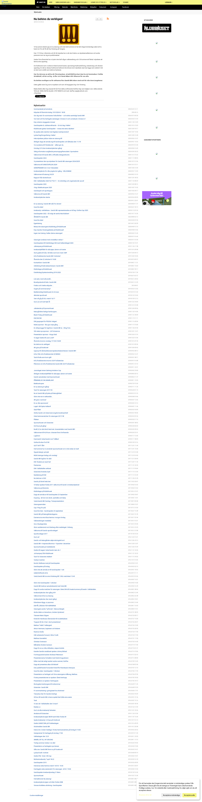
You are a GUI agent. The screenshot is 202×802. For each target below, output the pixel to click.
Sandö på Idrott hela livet (42, 481)
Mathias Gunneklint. (40, 638)
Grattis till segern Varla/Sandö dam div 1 (47, 550)
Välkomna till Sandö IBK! (42, 194)
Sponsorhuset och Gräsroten (43, 423)
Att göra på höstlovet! (41, 347)
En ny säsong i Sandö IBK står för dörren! (48, 204)
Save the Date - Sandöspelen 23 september (48, 511)
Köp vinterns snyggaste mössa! (44, 122)
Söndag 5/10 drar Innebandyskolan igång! (48, 148)
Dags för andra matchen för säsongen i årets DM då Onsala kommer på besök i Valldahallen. (65, 589)
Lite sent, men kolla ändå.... (43, 279)
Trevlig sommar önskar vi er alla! (44, 743)
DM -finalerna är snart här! (42, 462)
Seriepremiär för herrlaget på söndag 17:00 (48, 733)
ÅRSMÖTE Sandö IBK (41, 217)
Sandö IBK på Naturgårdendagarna (45, 514)
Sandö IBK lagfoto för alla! (43, 459)
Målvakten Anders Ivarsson (43, 645)
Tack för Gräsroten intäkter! (43, 557)
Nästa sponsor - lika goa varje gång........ (47, 325)
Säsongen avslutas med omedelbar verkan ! (48, 240)
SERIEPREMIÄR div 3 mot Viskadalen (46, 168)
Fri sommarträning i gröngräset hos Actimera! (49, 690)
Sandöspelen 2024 (40, 158)
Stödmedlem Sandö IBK (42, 726)
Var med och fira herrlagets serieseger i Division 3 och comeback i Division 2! (59, 119)
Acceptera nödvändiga (171, 795)
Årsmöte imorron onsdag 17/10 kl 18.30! (47, 341)
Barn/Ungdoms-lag (62, 2)
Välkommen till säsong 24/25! (44, 174)
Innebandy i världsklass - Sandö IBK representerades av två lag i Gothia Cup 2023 (61, 210)
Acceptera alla (189, 795)
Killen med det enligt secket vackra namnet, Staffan (51, 661)
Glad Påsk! (37, 410)
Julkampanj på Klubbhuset (43, 246)
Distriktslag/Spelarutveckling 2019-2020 (47, 272)
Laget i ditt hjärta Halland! (42, 406)
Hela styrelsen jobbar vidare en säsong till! (48, 138)
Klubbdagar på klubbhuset (43, 269)
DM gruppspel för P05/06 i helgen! (45, 321)
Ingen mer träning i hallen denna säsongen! (48, 233)
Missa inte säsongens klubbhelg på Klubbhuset (50, 227)
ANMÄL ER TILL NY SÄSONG (43, 740)
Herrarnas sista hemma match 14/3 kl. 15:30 (48, 766)
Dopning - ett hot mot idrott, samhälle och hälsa (50, 498)
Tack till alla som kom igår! (43, 357)
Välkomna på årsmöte (41, 488)
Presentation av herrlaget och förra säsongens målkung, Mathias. (56, 674)
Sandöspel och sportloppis (43, 191)
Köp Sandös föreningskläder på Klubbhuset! (49, 230)
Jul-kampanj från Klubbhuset (43, 553)
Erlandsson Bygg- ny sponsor (44, 602)
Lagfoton (37, 436)
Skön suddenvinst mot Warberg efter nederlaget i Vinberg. (53, 527)
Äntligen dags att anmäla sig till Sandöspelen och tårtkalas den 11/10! (57, 142)
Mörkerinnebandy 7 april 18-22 (44, 759)
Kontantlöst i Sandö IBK (42, 262)
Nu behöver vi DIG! (40, 478)
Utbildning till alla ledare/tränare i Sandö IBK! (49, 266)
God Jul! (36, 537)
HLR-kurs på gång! (40, 426)
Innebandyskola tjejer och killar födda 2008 (48, 782)
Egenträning (38, 223)
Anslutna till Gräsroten (41, 713)
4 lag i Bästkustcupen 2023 (43, 187)
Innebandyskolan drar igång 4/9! (45, 592)
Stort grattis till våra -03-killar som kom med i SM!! (50, 253)
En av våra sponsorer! (41, 403)
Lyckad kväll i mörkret (41, 753)
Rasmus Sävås (39, 632)
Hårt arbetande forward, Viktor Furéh (46, 635)
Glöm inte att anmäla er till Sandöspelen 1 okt (49, 570)
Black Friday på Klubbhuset (43, 315)
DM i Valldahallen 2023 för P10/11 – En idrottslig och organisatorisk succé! (59, 181)
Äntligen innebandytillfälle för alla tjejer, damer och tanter (53, 374)
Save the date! (38, 207)
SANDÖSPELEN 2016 (41, 573)
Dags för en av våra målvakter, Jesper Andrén (49, 648)
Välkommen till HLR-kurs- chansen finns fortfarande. (51, 432)
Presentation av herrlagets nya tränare (46, 746)
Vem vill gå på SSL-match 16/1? (44, 298)
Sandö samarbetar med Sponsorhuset (47, 377)
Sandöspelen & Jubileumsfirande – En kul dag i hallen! (52, 125)
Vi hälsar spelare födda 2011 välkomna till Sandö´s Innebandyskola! (56, 485)
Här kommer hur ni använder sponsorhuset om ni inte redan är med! (56, 449)
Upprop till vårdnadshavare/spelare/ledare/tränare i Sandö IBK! (55, 351)
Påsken (36, 419)
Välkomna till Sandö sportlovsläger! (46, 530)
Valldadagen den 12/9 (41, 736)
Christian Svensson (40, 641)
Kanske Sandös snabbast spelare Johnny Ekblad (50, 651)
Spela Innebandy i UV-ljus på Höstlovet (47, 720)
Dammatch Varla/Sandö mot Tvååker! (46, 439)
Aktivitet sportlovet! (40, 295)
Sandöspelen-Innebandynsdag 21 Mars (47, 772)
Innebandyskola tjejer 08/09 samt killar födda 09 (50, 717)
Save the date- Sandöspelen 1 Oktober (47, 671)
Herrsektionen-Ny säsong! (42, 779)
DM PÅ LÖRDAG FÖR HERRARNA (45, 606)
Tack (35, 700)
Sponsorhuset (38, 775)
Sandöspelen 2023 (40, 184)
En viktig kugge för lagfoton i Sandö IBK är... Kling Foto (52, 328)
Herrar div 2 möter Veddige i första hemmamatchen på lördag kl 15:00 (57, 730)
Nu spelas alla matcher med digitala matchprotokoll (51, 132)
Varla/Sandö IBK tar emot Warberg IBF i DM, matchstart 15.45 (54, 576)
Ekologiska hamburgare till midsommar (47, 684)
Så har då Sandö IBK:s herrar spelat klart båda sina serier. (53, 697)
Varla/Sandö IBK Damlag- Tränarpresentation (49, 501)
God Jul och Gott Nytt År (42, 302)
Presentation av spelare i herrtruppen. (46, 681)
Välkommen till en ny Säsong (43, 596)
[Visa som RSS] (108, 19)
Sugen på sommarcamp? (42, 289)
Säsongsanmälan (40, 504)
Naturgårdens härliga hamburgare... (46, 311)
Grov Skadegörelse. (40, 524)
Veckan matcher (39, 560)
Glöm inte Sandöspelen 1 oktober (45, 583)
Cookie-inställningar (36, 795)
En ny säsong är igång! (41, 387)
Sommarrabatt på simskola (43, 109)
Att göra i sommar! (40, 400)
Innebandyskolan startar (42, 197)
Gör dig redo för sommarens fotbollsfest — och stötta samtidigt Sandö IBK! (59, 115)
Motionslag (114, 2)
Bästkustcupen (39, 383)
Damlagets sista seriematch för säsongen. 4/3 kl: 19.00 (52, 769)
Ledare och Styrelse (98, 2)
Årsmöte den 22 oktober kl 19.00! (45, 259)
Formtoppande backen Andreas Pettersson (48, 655)
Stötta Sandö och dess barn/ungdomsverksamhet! (51, 413)
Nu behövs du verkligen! (48, 19)
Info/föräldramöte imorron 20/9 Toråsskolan (49, 361)
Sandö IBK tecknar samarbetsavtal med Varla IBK (50, 586)
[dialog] (168, 789)
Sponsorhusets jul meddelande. (44, 547)
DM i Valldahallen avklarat (42, 468)
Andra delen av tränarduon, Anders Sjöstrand (49, 612)
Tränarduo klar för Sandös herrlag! (45, 694)
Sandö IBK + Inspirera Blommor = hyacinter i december (52, 543)
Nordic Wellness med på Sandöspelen (47, 563)
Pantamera (37, 465)
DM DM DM (37, 318)
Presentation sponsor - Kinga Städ (45, 334)
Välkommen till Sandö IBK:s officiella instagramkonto (52, 155)
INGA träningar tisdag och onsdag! (45, 455)
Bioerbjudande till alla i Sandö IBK (45, 282)
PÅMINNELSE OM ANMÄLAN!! (44, 380)
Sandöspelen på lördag (42, 566)
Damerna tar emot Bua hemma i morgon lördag (49, 517)
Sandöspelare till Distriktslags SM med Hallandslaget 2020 (53, 243)
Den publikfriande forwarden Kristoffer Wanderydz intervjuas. (54, 668)
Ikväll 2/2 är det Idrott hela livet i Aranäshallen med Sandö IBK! (54, 429)
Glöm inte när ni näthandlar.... (43, 396)
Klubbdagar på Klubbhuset (43, 491)
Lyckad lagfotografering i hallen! (45, 135)
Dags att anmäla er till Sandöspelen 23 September (50, 494)
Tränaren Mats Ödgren (41, 615)
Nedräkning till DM (40, 475)
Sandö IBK (41, 2)
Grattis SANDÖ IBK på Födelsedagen (46, 723)
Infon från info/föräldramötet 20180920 (47, 354)
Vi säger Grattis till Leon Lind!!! (44, 338)
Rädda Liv (37, 707)
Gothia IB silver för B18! (41, 442)
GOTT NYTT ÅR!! (39, 445)
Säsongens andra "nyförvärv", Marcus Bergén (49, 609)
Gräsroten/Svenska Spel (42, 472)
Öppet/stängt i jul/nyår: (41, 452)
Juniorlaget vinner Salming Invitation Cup (47, 370)
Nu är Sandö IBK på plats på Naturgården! (48, 393)
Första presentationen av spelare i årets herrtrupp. (50, 677)
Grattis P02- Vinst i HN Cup (42, 756)
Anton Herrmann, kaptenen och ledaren (47, 628)
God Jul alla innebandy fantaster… (45, 710)
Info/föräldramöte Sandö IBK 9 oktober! (47, 256)
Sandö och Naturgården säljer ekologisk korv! (49, 540)
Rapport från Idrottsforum (42, 178)
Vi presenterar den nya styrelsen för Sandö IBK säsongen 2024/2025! (57, 161)
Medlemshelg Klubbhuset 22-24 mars (46, 292)
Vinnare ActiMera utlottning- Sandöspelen (48, 785)
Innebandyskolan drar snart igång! (45, 599)
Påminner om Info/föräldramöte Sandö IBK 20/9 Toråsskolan (54, 364)
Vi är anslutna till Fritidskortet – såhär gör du (48, 145)
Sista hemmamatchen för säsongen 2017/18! (49, 416)
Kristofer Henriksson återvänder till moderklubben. (51, 619)
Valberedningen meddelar (42, 521)
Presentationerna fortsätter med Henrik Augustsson (51, 658)
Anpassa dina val (145, 795)
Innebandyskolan (80, 2)
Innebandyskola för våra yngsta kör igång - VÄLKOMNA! (52, 171)
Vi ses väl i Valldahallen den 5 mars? (46, 704)
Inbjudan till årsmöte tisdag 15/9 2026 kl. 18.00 (49, 112)
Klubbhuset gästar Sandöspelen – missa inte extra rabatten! (54, 129)
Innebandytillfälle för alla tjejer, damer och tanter (50, 249)
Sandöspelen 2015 (40, 762)
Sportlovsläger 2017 (40, 534)
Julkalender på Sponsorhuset (44, 308)
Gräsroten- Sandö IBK (41, 687)
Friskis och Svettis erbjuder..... (44, 285)
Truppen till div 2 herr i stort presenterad (47, 622)
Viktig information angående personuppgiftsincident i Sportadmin (56, 151)
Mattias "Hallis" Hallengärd (43, 625)
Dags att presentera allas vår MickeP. (46, 664)
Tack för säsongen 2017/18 (43, 390)
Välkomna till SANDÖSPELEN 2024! (46, 164)
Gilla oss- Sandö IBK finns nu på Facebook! (48, 749)
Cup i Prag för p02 (40, 508)
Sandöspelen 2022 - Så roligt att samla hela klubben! (51, 213)
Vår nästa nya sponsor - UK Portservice (47, 331)
